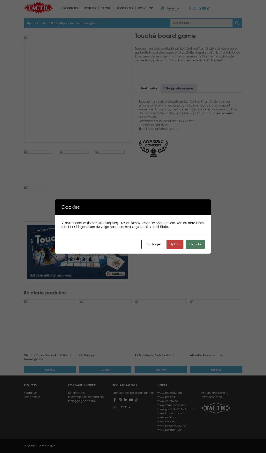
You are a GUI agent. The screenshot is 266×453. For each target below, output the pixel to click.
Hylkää (175, 244)
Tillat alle (195, 244)
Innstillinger (153, 244)
